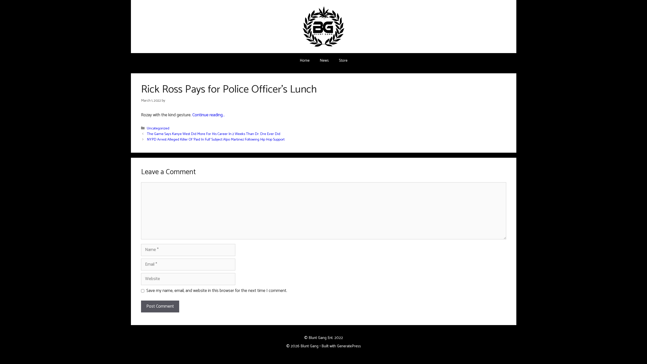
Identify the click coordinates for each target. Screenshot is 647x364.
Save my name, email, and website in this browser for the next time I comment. (216, 291)
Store (343, 60)
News (324, 60)
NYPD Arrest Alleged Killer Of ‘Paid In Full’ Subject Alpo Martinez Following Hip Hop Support (216, 139)
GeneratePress (349, 346)
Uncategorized (158, 128)
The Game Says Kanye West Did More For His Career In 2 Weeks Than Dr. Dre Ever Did (213, 134)
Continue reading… (208, 115)
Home (305, 60)
